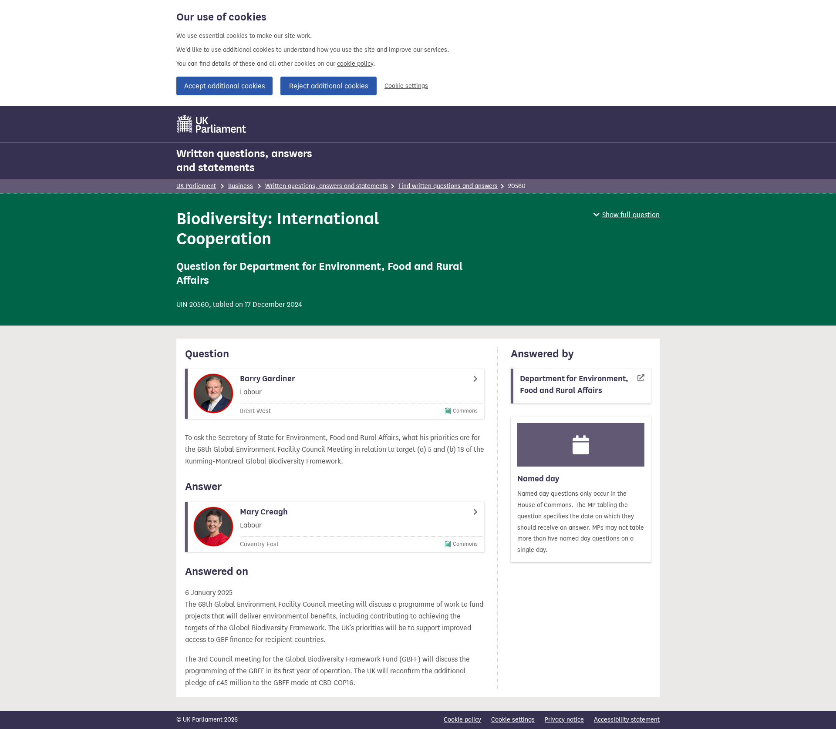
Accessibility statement (627, 719)
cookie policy (355, 63)
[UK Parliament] (211, 124)
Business (240, 186)
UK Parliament (196, 186)
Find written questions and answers (448, 186)
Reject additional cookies (328, 86)
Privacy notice (564, 719)
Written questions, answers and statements (244, 160)
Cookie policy (462, 719)
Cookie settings (406, 86)
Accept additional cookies (224, 86)
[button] (626, 215)
